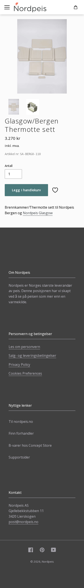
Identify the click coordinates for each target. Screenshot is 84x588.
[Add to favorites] (55, 190)
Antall (8, 166)
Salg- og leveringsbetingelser (32, 355)
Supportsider (19, 457)
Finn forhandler (21, 433)
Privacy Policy (19, 364)
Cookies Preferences (25, 373)
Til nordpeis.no (21, 421)
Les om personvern (24, 346)
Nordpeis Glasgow (38, 213)
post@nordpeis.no (23, 521)
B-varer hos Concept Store (30, 445)
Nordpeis (48, 561)
